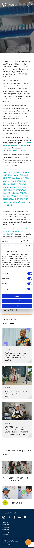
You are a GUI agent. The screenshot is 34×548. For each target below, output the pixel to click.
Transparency (5, 534)
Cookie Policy (5, 532)
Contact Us (5, 522)
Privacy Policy (5, 529)
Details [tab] (17, 245)
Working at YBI (5, 524)
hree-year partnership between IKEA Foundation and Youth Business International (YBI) (15, 231)
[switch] (29, 278)
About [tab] (28, 245)
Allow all (17, 296)
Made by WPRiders (6, 544)
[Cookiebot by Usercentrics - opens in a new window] (21, 241)
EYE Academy (5, 527)
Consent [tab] (6, 245)
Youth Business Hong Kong (17, 150)
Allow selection (17, 301)
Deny (17, 305)
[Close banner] (31, 241)
